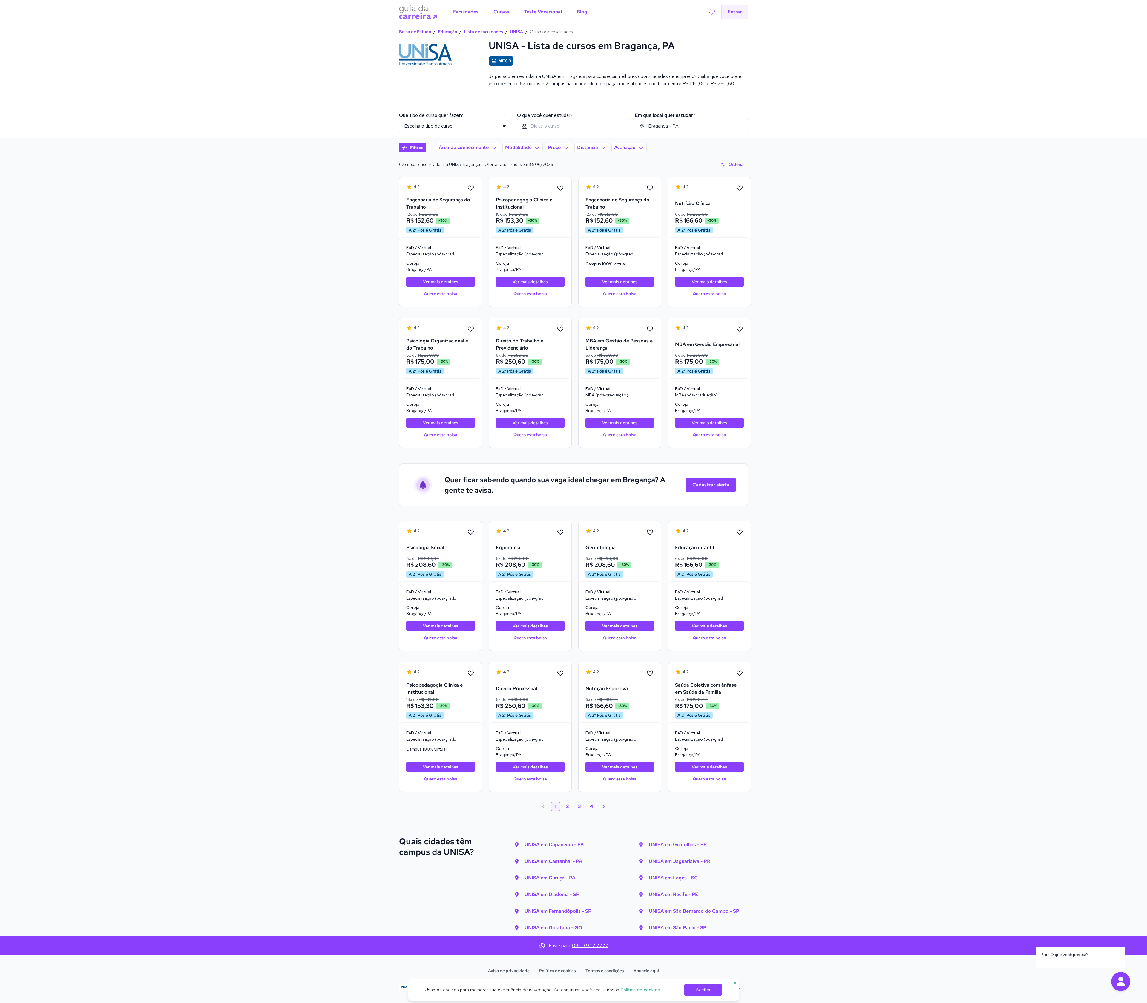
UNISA (516, 31)
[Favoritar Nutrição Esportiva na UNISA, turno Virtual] (650, 673)
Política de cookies (557, 970)
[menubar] (520, 12)
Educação (447, 31)
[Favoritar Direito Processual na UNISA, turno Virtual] (560, 673)
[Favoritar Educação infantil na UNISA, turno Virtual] (739, 532)
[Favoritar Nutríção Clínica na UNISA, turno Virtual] (739, 188)
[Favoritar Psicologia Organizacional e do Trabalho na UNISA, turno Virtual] (471, 329)
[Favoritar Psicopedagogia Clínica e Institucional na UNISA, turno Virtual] (560, 188)
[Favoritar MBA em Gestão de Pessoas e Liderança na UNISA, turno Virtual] (650, 329)
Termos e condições (604, 970)
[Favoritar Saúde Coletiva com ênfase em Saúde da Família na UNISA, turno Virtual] (739, 673)
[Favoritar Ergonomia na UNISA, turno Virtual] (560, 532)
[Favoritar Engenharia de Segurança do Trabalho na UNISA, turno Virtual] (471, 188)
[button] (1120, 981)
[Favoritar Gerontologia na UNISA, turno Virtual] (650, 532)
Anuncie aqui (646, 970)
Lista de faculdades (483, 31)
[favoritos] (712, 12)
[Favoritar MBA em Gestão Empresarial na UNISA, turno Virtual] (739, 329)
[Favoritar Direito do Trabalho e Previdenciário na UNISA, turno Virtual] (560, 329)
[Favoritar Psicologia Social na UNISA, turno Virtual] (471, 532)
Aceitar (703, 990)
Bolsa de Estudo (415, 31)
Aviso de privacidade (509, 970)
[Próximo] (603, 806)
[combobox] (573, 126)
